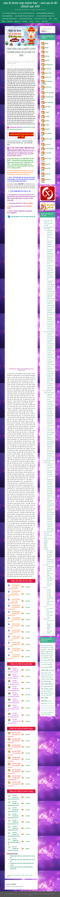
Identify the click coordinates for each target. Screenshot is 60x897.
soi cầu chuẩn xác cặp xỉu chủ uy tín (13, 822)
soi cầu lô (44, 681)
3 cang (43, 645)
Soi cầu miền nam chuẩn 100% (45, 16)
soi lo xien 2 (47, 708)
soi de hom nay (50, 703)
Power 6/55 (48, 73)
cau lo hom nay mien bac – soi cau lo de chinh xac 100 (18, 13)
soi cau (50, 660)
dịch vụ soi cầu (48, 647)
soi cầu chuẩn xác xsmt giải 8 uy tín (13, 809)
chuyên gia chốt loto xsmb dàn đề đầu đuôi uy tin (50, 312)
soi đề (42, 712)
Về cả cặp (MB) (49, 92)
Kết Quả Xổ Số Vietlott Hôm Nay (50, 552)
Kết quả (9, 21)
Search (43, 31)
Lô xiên (47, 116)
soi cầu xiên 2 (48, 695)
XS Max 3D (48, 77)
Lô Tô (37, 21)
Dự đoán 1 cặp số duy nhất (47, 652)
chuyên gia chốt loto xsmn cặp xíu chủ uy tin (50, 474)
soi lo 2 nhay (48, 705)
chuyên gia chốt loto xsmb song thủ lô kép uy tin (50, 378)
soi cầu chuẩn (48, 679)
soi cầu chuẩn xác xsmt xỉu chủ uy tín (13, 797)
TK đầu (47, 125)
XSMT (3, 21)
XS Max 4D (48, 68)
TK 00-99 (48, 144)
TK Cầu (24, 21)
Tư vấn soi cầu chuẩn (25, 18)
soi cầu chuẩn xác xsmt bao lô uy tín (13, 815)
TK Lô (31, 21)
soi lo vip (42, 708)
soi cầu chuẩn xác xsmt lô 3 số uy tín (13, 848)
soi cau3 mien (48, 662)
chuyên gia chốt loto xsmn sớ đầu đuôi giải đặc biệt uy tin (50, 512)
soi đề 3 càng (46, 712)
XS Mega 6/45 (49, 64)
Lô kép (47, 120)
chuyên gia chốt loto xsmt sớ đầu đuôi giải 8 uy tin (50, 432)
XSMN (55, 18)
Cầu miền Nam (49, 102)
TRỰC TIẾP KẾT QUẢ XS (40, 18)
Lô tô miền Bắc (49, 148)
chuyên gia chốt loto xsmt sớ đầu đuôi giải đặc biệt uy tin (50, 441)
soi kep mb (43, 705)
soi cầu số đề (45, 691)
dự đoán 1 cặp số (46, 649)
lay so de (49, 657)
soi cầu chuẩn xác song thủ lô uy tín (13, 828)
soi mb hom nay (44, 710)
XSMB (50, 18)
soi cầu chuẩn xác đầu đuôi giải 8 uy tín (14, 834)
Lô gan (47, 112)
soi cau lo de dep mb (16, 129)
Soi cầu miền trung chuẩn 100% (24, 16)
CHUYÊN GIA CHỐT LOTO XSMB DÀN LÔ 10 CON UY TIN (21, 369)
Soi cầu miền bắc (7, 16)
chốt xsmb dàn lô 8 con (14, 141)
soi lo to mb (44, 707)
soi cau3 (43, 662)
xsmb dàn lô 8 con (27, 127)
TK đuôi (47, 129)
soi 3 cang (44, 660)
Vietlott (17, 21)
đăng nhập (12, 886)
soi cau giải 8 (45, 667)
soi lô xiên (51, 708)
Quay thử (45, 21)
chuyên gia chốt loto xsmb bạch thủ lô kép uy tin (50, 260)
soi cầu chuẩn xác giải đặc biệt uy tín (13, 803)
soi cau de (48, 664)
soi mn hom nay (50, 710)
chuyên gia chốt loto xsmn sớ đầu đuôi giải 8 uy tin (50, 504)
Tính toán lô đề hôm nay (9, 18)
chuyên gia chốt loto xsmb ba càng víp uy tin (50, 244)
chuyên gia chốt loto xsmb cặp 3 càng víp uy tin (50, 276)
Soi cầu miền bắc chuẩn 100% (45, 13)
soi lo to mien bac (50, 707)
